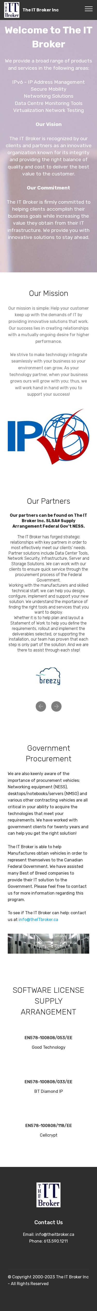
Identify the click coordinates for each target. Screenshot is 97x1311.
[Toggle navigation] (89, 8)
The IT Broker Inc (41, 10)
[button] (41, 706)
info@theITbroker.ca (38, 919)
